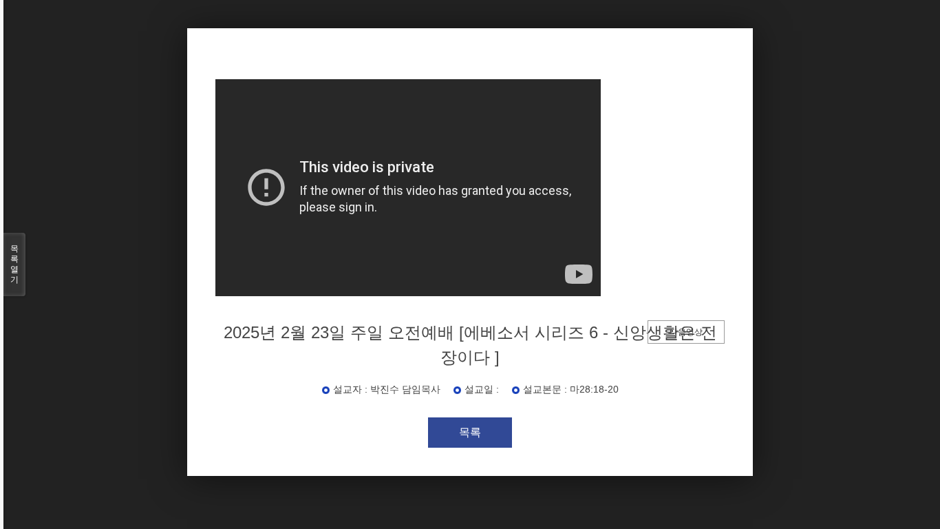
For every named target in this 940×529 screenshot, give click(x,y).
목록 (470, 432)
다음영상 (686, 332)
